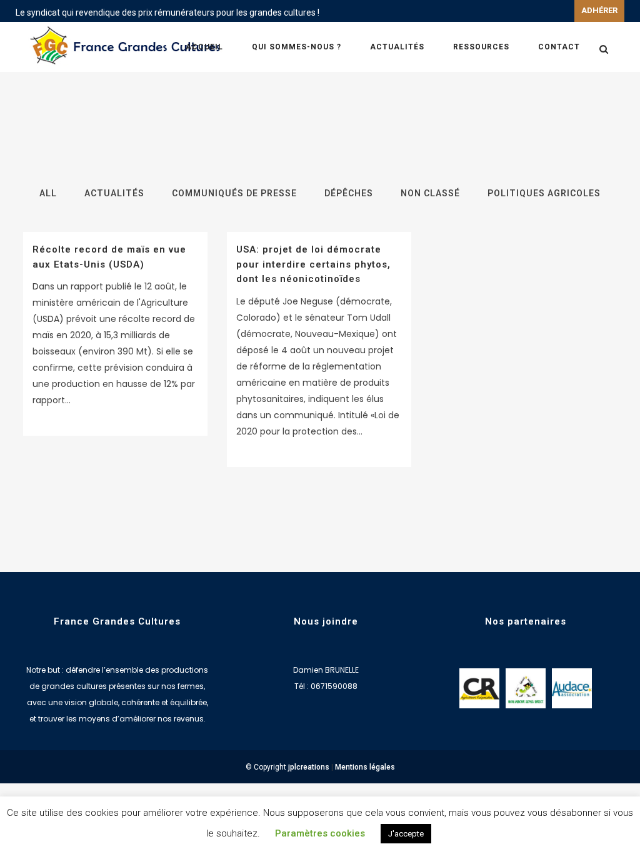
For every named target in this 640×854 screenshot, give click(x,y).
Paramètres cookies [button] (320, 833)
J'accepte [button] (406, 833)
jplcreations (308, 767)
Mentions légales (365, 767)
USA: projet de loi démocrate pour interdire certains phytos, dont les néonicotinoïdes (313, 264)
